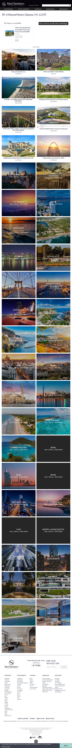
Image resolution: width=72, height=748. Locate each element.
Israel (6, 711)
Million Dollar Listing (47, 690)
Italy (5, 696)
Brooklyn (7, 690)
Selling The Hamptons (47, 687)
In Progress (19, 678)
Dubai (6, 712)
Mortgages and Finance (60, 690)
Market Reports (58, 692)
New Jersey (7, 687)
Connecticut (7, 689)
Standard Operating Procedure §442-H (36, 730)
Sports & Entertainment (60, 684)
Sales (11, 176)
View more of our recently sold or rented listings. (53, 23)
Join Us (31, 686)
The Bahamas (8, 708)
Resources (63, 9)
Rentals (16, 176)
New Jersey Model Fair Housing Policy (36, 732)
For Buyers (57, 678)
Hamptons (7, 680)
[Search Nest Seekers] (69, 5)
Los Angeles (7, 681)
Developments (23, 9)
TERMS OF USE (40, 718)
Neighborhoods (58, 689)
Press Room (32, 684)
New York (19, 684)
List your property (46, 678)
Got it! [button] (66, 745)
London (18, 686)
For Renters (57, 681)
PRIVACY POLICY (50, 718)
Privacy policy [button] (6, 746)
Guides (56, 687)
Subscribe (64, 667)
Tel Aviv (19, 696)
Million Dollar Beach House (48, 689)
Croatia (6, 703)
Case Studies (20, 681)
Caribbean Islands (9, 709)
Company (38, 9)
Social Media (45, 684)
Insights (44, 683)
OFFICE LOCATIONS (23, 718)
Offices (31, 683)
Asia (18, 697)
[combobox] (55, 5)
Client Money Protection (36, 733)
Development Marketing (22, 683)
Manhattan (7, 678)
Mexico (6, 706)
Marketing (50, 9)
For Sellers (57, 680)
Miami (6, 683)
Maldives (19, 699)
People (31, 680)
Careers (31, 681)
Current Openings (34, 687)
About (31, 678)
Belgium (6, 702)
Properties (8, 9)
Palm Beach (7, 686)
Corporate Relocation (60, 686)
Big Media (44, 686)
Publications (45, 692)
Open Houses (24, 176)
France (6, 695)
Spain (6, 699)
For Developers (58, 683)
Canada (6, 705)
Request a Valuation (46, 681)
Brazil (6, 714)
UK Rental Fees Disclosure (36, 734)
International (20, 680)
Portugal (6, 697)
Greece (6, 700)
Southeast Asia (8, 715)
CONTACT (32, 718)
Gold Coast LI (8, 684)
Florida (18, 687)
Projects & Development (47, 680)
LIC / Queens (8, 693)
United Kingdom (8, 692)
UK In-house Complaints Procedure (36, 731)
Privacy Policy (33, 689)
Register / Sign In (34, 5)
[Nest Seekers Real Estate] (12, 4)
